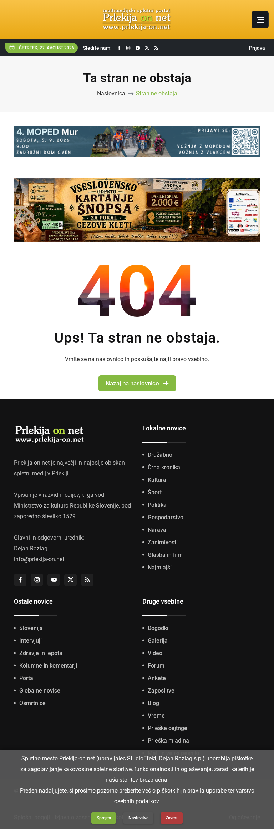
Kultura (157, 479)
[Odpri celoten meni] (260, 20)
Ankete (157, 678)
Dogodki (158, 628)
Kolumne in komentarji (48, 665)
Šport (155, 492)
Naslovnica (111, 93)
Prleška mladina (168, 740)
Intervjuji (30, 640)
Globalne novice (39, 690)
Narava (157, 529)
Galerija (158, 640)
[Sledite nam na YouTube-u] (137, 48)
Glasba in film (165, 554)
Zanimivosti (163, 542)
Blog (153, 703)
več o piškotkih (161, 790)
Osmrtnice (32, 703)
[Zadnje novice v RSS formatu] (156, 48)
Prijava (257, 48)
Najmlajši (160, 567)
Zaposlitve (161, 690)
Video (155, 653)
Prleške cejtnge (167, 728)
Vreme (156, 715)
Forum (156, 665)
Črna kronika (164, 467)
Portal (27, 678)
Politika (157, 504)
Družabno (160, 454)
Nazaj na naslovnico (132, 383)
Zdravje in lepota (40, 653)
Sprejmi (104, 817)
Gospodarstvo (165, 517)
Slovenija (31, 628)
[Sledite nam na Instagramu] (128, 48)
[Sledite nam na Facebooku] (119, 48)
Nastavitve (138, 817)
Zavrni (171, 817)
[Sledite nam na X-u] (146, 48)
